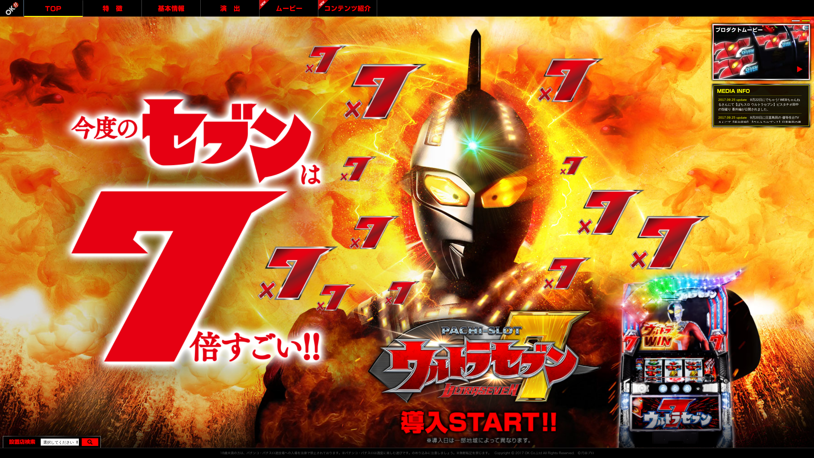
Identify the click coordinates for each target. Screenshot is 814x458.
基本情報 (171, 8)
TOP (53, 8)
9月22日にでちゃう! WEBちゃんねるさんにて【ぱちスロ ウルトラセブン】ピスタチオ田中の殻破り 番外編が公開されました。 (759, 104)
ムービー (288, 8)
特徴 (112, 8)
